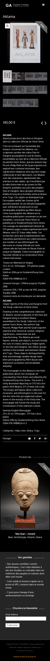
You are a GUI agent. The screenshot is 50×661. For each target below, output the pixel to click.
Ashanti (31, 537)
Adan (17, 430)
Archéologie (20, 537)
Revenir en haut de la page (24, 657)
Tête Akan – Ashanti (25, 534)
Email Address (12, 614)
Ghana (30, 430)
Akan (10, 537)
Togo (36, 430)
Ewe (23, 430)
